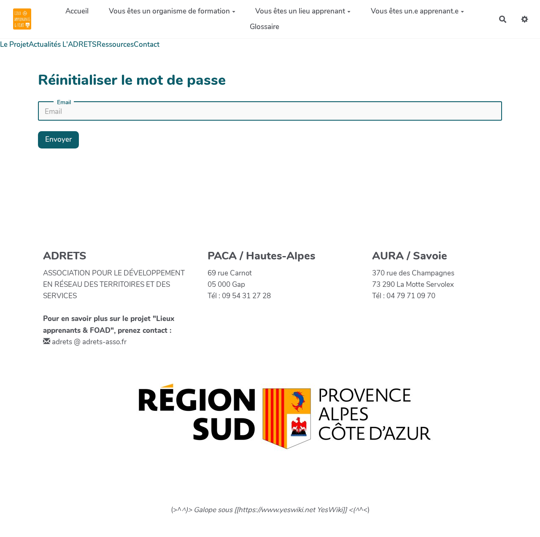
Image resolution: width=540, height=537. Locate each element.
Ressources (115, 44)
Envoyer (58, 139)
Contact (146, 44)
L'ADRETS (79, 44)
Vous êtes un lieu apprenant (300, 11)
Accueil (77, 11)
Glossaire (264, 27)
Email (64, 102)
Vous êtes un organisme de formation (169, 11)
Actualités (45, 44)
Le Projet (14, 44)
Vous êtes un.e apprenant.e (415, 11)
